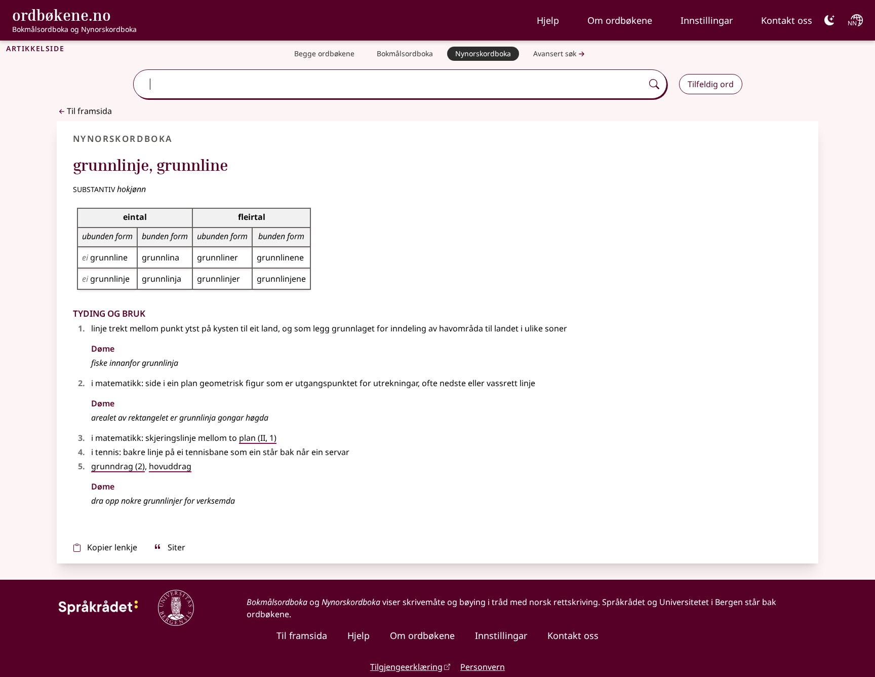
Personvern (482, 666)
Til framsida (89, 111)
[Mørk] (829, 20)
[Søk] (654, 84)
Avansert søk (554, 53)
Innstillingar (707, 20)
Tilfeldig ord (711, 84)
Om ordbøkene (619, 20)
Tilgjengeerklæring (406, 666)
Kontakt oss (786, 20)
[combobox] (389, 84)
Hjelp (548, 20)
